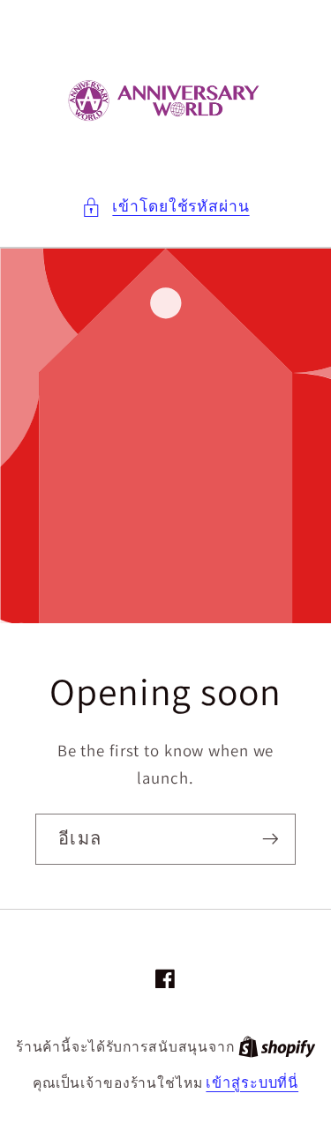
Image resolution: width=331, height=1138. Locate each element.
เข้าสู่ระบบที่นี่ (252, 1082)
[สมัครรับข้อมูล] (270, 839)
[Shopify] (277, 1046)
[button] (165, 206)
